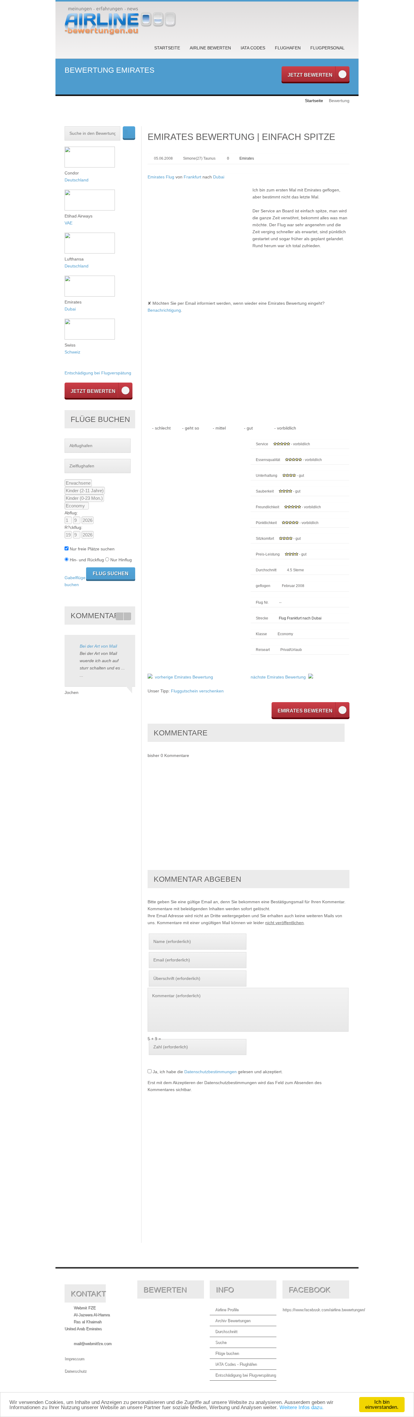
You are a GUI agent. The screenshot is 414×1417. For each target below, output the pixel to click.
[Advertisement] (198, 229)
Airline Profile (227, 1309)
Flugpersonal (327, 47)
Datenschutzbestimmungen (210, 1071)
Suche (220, 1342)
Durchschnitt (226, 1331)
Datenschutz (76, 1371)
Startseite (167, 47)
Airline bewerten (210, 47)
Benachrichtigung (164, 310)
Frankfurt (192, 176)
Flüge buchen (227, 1353)
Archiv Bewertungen (232, 1320)
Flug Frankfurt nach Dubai (300, 618)
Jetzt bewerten (310, 75)
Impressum (74, 1358)
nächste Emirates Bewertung (278, 677)
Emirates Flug (161, 176)
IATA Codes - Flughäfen (236, 1364)
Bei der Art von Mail (98, 646)
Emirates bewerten (305, 710)
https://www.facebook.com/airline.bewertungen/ (323, 1309)
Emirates (246, 158)
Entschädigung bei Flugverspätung (98, 372)
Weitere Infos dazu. (301, 1407)
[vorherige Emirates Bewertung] (150, 677)
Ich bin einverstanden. (382, 1404)
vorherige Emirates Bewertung (184, 677)
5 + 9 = (154, 1038)
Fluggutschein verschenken (197, 691)
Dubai (218, 176)
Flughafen (288, 47)
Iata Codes (253, 47)
